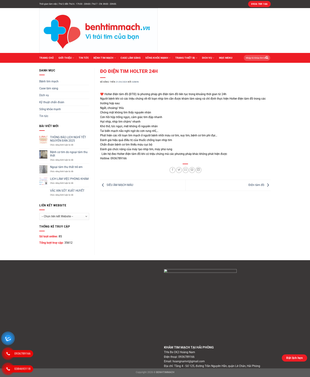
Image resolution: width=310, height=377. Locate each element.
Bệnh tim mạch (103, 57)
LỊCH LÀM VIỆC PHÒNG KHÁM (69, 179)
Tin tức (84, 57)
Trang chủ (46, 57)
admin (135, 82)
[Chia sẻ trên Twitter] (179, 170)
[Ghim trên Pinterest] (192, 170)
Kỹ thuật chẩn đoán (51, 102)
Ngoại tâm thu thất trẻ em (66, 167)
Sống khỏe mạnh (156, 57)
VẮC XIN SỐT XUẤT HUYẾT (67, 190)
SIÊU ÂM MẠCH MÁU (119, 185)
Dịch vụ (44, 95)
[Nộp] (267, 58)
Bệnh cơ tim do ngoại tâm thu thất (69, 153)
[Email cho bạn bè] (186, 170)
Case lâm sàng (131, 57)
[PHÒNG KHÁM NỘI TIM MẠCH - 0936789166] (102, 30)
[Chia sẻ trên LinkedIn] (198, 170)
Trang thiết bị (185, 57)
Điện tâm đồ (256, 185)
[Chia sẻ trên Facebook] (172, 170)
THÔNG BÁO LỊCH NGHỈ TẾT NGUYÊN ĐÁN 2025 (68, 138)
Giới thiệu (65, 57)
